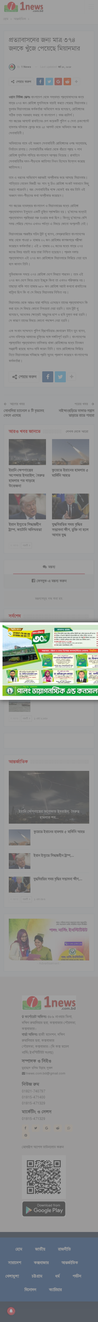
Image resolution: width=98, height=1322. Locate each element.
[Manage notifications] (11, 1311)
